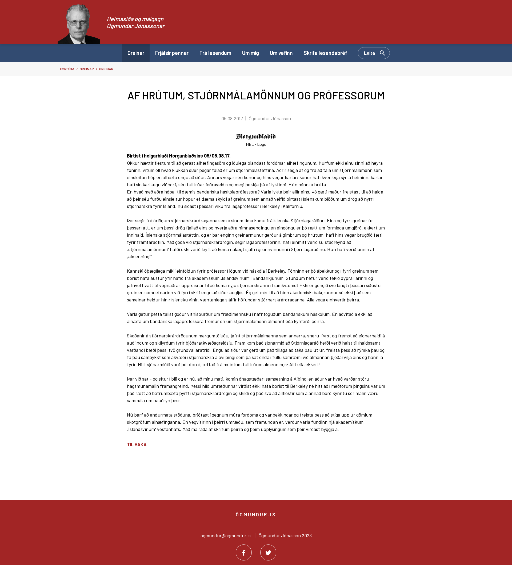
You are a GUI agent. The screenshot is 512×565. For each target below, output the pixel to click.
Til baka (137, 444)
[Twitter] (268, 552)
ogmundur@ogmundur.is (226, 535)
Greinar (87, 69)
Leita (369, 53)
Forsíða (67, 69)
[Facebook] (244, 552)
